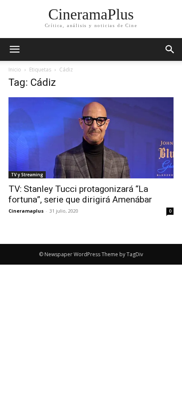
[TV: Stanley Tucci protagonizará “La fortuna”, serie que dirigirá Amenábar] (91, 137)
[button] (170, 49)
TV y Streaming (27, 175)
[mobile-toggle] (14, 49)
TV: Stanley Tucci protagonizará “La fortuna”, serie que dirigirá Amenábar (80, 194)
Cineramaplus (26, 211)
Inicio (14, 69)
